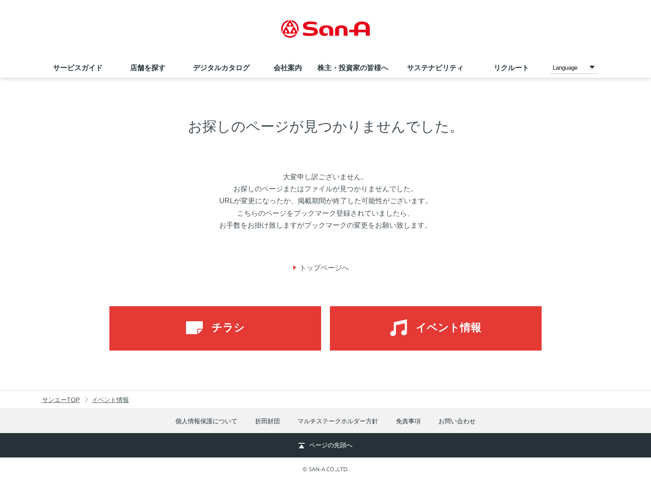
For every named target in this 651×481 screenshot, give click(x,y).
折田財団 (267, 421)
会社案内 (288, 67)
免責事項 (408, 421)
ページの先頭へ (331, 445)
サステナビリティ (435, 67)
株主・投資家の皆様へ (353, 67)
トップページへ (324, 268)
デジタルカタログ (221, 67)
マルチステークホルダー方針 (338, 421)
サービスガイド (78, 67)
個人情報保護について (206, 421)
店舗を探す (148, 67)
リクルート (511, 67)
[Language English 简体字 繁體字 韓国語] (573, 67)
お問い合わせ (457, 421)
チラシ (228, 327)
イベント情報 (448, 327)
